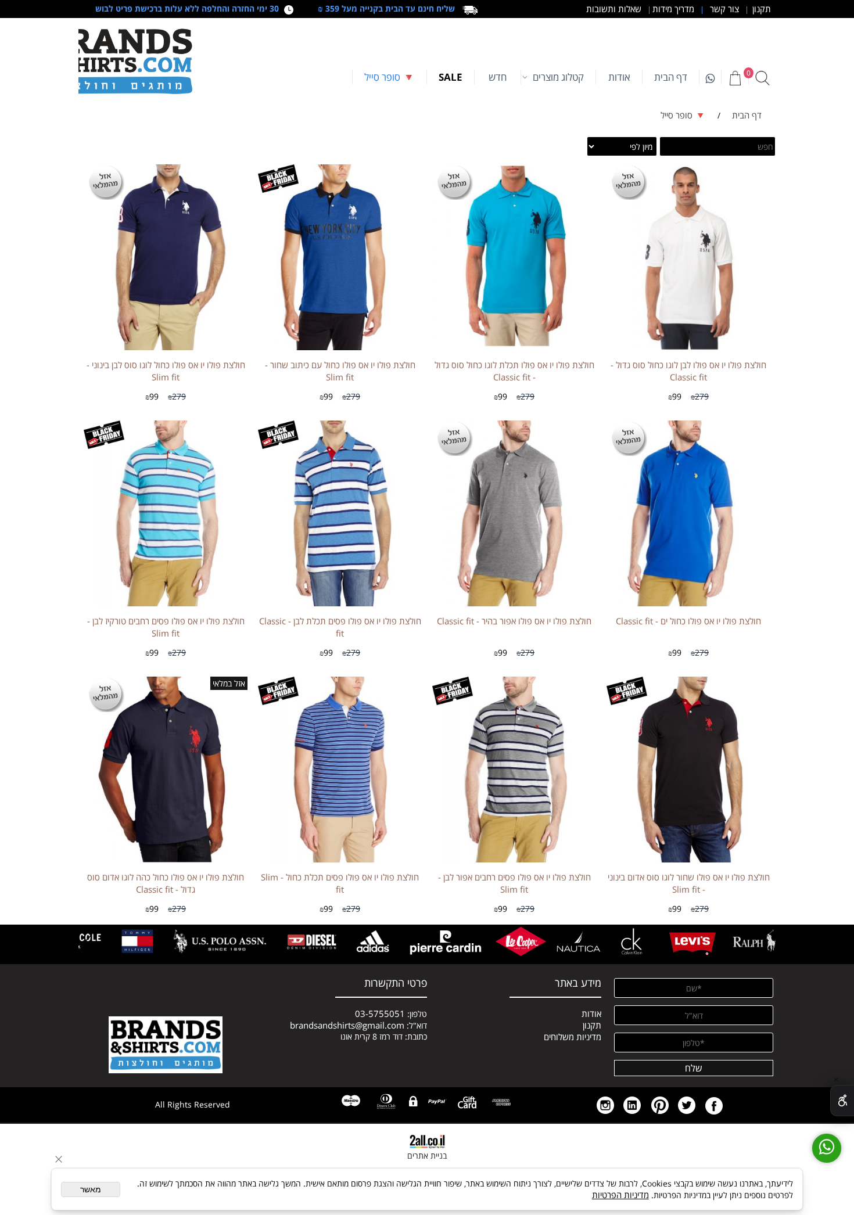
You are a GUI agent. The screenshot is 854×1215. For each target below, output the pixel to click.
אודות (619, 77)
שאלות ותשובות (612, 9)
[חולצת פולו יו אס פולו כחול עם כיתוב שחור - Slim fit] (340, 347)
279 (702, 396)
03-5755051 (380, 1013)
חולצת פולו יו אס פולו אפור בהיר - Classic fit (514, 621)
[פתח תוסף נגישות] (842, 1100)
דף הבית (670, 77)
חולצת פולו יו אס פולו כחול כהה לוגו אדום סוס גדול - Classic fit (165, 883)
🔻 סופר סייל (389, 77)
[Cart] (734, 77)
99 (676, 396)
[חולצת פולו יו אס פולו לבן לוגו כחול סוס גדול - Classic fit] (689, 347)
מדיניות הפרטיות (620, 1194)
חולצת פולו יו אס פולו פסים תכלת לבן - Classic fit (340, 627)
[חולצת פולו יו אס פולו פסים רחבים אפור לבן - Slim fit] (514, 859)
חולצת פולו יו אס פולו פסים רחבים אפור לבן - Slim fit (514, 883)
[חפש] (762, 77)
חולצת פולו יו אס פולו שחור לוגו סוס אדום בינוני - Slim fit (689, 883)
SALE (450, 77)
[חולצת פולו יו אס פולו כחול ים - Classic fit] (688, 603)
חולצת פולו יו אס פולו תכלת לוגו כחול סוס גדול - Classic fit (514, 371)
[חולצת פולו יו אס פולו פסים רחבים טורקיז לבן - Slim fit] (165, 603)
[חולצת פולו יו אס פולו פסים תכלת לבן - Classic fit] (339, 603)
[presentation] (765, 941)
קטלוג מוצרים (558, 77)
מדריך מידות (672, 9)
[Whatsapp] (710, 77)
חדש (498, 77)
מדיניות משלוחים (572, 1037)
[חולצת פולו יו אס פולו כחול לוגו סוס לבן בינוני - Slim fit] (165, 347)
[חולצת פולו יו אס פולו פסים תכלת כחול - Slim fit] (339, 859)
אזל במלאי (229, 683)
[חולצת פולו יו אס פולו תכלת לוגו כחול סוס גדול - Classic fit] (514, 343)
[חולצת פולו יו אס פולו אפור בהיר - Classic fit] (514, 603)
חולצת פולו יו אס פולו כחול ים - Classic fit (688, 621)
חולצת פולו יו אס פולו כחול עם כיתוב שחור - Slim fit (340, 371)
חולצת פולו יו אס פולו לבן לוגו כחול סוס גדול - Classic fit (688, 371)
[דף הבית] (119, 61)
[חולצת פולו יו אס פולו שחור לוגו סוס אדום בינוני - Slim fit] (688, 859)
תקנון (759, 9)
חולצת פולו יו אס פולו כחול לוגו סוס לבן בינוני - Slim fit (166, 371)
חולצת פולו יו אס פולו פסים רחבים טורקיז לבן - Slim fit (166, 627)
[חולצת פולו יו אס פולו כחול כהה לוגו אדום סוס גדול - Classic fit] (165, 859)
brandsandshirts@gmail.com (347, 1025)
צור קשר (723, 9)
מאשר (90, 1189)
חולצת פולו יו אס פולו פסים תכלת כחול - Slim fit (340, 883)
